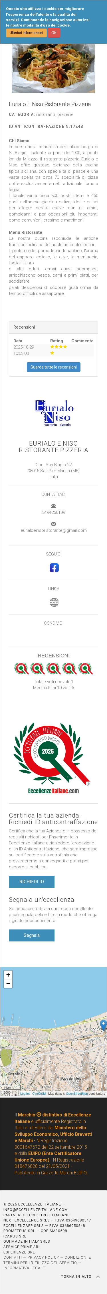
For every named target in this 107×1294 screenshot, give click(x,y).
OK (53, 33)
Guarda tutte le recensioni (54, 367)
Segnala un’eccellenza (41, 899)
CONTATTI (12, 1257)
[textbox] (53, 220)
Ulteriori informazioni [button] (26, 33)
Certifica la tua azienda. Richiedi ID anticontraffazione (53, 818)
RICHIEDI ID (31, 881)
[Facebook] (53, 570)
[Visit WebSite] (53, 605)
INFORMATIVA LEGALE (24, 1268)
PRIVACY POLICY (43, 1257)
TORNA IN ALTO (77, 1277)
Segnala (32, 935)
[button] (20, 65)
